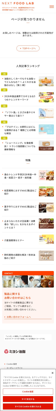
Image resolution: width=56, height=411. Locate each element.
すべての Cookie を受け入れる (28, 406)
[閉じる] (52, 373)
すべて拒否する (28, 399)
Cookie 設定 (12, 364)
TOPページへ (29, 48)
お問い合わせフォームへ (19, 317)
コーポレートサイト (14, 368)
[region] (28, 390)
